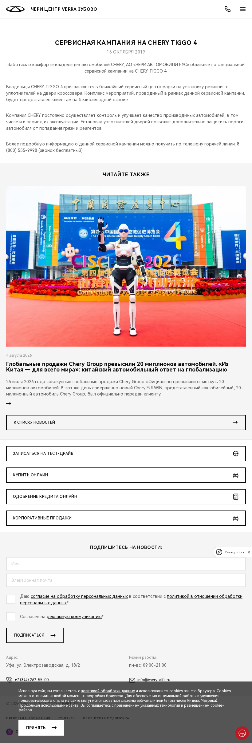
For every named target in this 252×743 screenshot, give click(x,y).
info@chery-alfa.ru (153, 680)
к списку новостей (34, 422)
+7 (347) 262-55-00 (31, 680)
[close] (249, 552)
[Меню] (243, 9)
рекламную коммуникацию (74, 616)
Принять (35, 728)
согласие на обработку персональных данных (79, 596)
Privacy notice (234, 552)
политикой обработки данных (108, 691)
